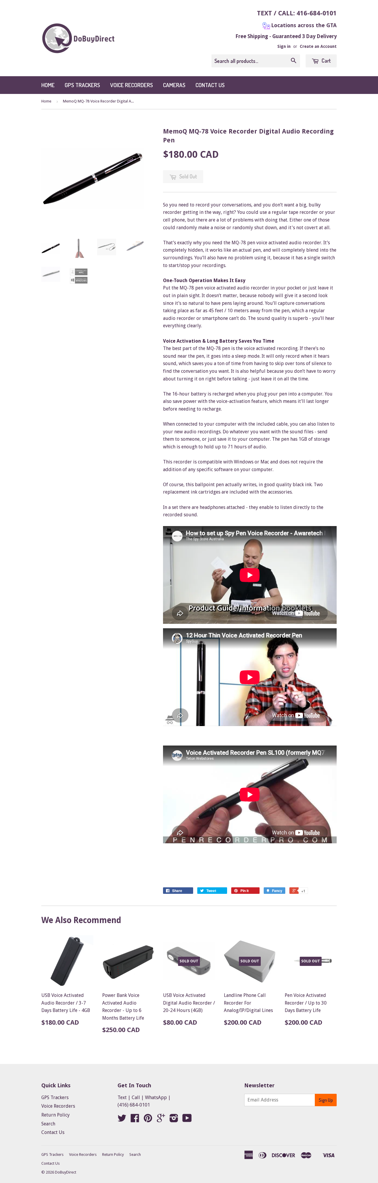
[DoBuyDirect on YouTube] (187, 1120)
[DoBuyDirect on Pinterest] (148, 1120)
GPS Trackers (82, 85)
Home (48, 85)
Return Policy (55, 1115)
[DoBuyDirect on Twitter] (122, 1120)
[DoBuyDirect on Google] (161, 1120)
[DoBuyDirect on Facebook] (135, 1120)
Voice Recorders (131, 85)
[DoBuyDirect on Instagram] (174, 1120)
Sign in (284, 46)
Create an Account (318, 46)
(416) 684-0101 (134, 1105)
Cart (325, 60)
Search (48, 1124)
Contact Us (210, 85)
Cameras (174, 85)
